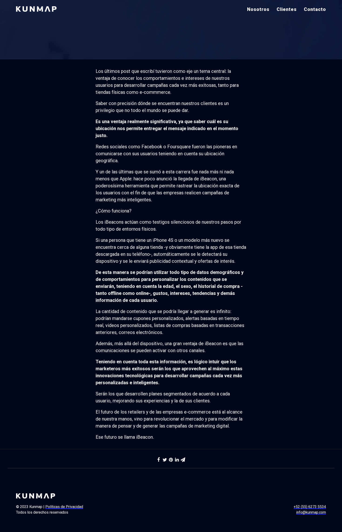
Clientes (287, 9)
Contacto (315, 9)
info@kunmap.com (311, 512)
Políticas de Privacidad (64, 507)
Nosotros (258, 9)
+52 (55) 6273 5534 (310, 507)
